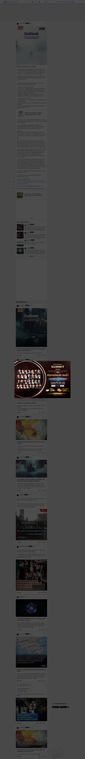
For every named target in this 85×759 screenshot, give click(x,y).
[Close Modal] (69, 362)
